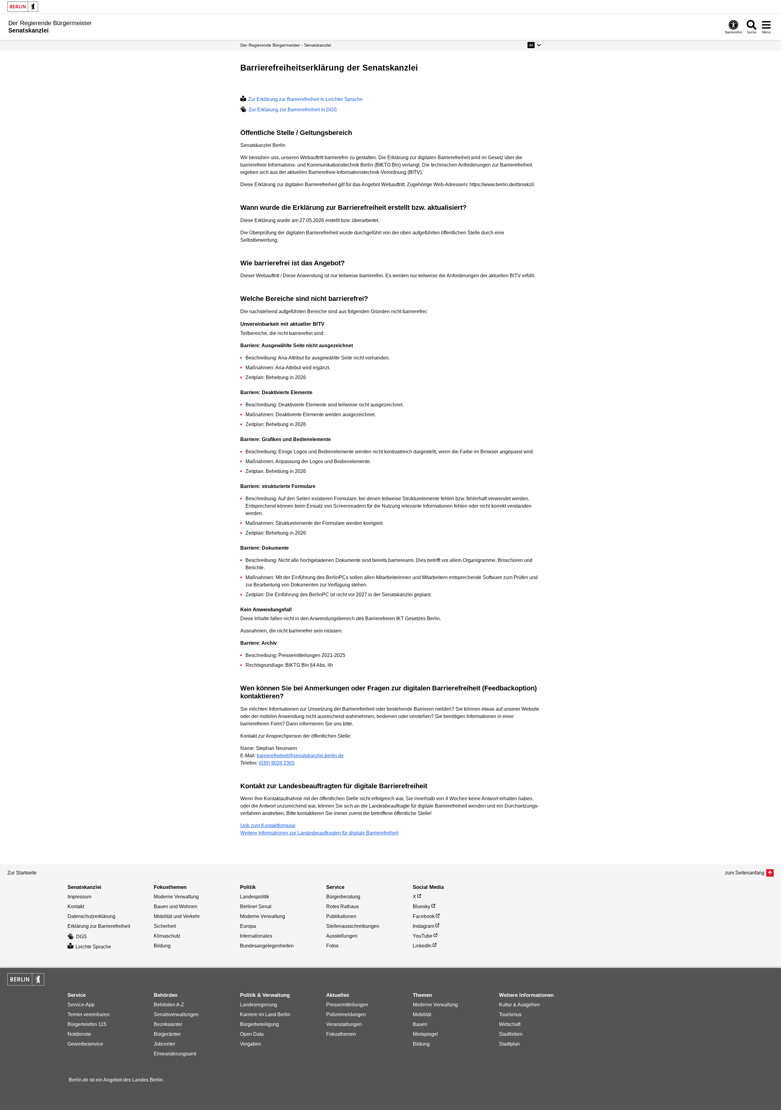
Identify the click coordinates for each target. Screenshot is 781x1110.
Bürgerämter (167, 1034)
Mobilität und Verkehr (177, 916)
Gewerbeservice (85, 1044)
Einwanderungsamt (175, 1053)
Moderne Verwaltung (176, 896)
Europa (248, 926)
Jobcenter (164, 1044)
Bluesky (421, 906)
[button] (534, 45)
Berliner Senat (255, 906)
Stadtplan (509, 1044)
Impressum (79, 896)
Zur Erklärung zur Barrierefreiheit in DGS (293, 109)
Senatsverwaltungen (176, 1014)
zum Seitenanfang (744, 872)
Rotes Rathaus (342, 906)
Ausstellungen (342, 936)
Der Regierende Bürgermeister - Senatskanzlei (285, 45)
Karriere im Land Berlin (265, 1014)
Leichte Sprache (93, 946)
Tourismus (510, 1014)
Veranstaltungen (344, 1024)
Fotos (332, 945)
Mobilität (422, 1014)
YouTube (422, 936)
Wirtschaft (509, 1024)
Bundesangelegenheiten (267, 945)
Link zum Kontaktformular (268, 825)
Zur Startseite (22, 872)
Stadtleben (511, 1034)
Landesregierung (258, 1004)
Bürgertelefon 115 (87, 1024)
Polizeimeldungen (346, 1014)
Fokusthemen (341, 1034)
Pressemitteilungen (347, 1004)
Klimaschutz (167, 936)
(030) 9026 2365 (277, 763)
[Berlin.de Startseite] (22, 7)
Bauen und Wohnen (175, 906)
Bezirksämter (168, 1024)
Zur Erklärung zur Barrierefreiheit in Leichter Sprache (305, 99)
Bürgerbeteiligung (259, 1024)
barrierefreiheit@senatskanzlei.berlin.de (300, 755)
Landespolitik (254, 896)
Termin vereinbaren (89, 1014)
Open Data (252, 1034)
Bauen (420, 1024)
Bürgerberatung (343, 896)
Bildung (162, 945)
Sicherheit (165, 926)
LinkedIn (422, 945)
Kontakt (76, 906)
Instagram (423, 926)
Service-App (81, 1004)
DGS (81, 936)
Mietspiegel (425, 1034)
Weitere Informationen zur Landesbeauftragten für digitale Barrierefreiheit (319, 832)
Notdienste (79, 1034)
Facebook (424, 916)
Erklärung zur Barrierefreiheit (99, 926)
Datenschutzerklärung (91, 916)
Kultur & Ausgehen (519, 1004)
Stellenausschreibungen (352, 926)
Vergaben (250, 1044)
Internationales (256, 936)
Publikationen (341, 916)
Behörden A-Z (169, 1004)
